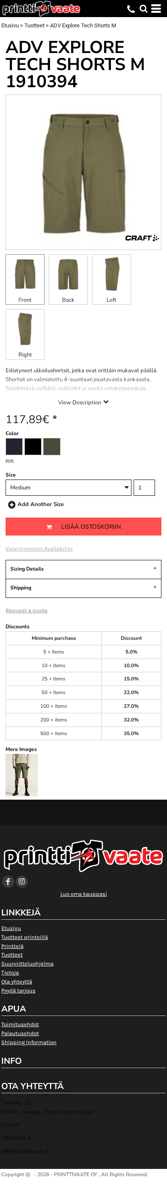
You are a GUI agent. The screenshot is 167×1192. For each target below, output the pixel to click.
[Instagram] (22, 882)
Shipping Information (29, 1042)
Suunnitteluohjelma (27, 963)
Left (111, 300)
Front (25, 300)
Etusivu (10, 25)
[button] (143, 8)
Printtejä (12, 946)
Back (68, 300)
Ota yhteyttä (16, 981)
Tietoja (10, 972)
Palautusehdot (20, 1033)
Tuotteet (34, 25)
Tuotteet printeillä (24, 937)
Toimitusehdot (20, 1024)
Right (25, 355)
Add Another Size (41, 504)
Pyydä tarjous (18, 990)
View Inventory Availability (39, 548)
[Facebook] (8, 882)
